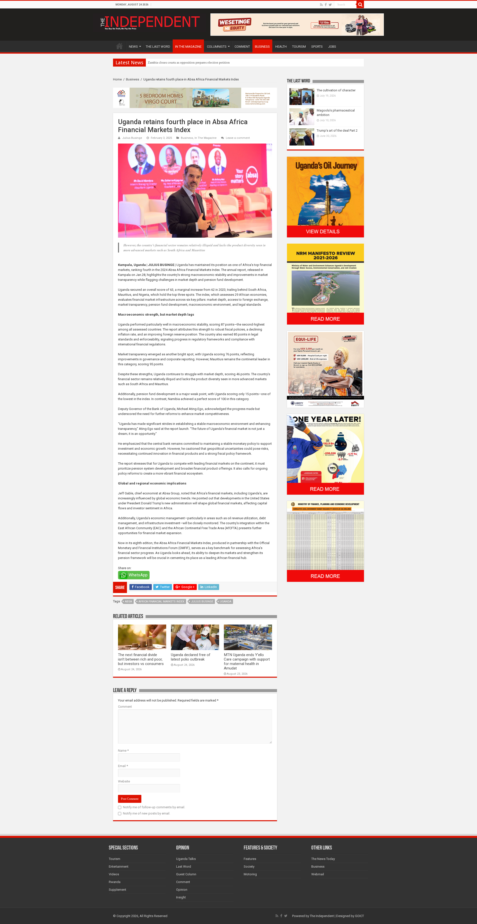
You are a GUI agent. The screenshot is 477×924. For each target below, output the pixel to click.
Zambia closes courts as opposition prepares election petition (189, 62)
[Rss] (321, 5)
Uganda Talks (186, 859)
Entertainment (118, 866)
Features (250, 859)
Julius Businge (132, 138)
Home (117, 79)
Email (123, 766)
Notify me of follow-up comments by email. (154, 807)
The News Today (323, 859)
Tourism (114, 859)
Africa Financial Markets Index (161, 601)
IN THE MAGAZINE (188, 46)
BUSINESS (262, 46)
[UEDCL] (325, 454)
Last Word (183, 866)
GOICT (359, 916)
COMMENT (242, 46)
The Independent (322, 916)
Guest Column (186, 874)
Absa (128, 601)
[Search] (360, 4)
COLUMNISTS (217, 46)
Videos (114, 874)
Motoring (250, 874)
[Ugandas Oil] (325, 197)
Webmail (317, 874)
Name (123, 750)
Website (124, 781)
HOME (119, 46)
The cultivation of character (336, 90)
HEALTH (281, 46)
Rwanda (114, 882)
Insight (181, 897)
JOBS (332, 46)
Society (249, 866)
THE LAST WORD (158, 46)
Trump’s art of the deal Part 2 (337, 130)
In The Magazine (206, 138)
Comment (125, 706)
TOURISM (299, 46)
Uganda (225, 601)
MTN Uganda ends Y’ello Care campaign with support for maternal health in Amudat (247, 661)
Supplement (117, 889)
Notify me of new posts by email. (146, 813)
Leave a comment (238, 138)
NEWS (133, 46)
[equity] (325, 369)
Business (132, 79)
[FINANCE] (325, 541)
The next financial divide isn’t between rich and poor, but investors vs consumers (141, 659)
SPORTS (317, 46)
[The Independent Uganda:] (149, 22)
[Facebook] (325, 5)
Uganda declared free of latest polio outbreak (190, 657)
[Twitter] (330, 5)
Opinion (181, 889)
